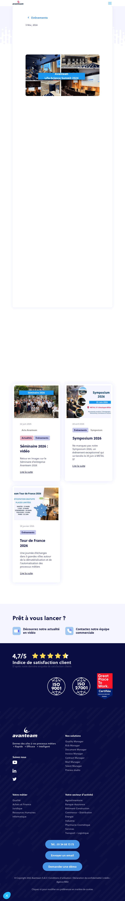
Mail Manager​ (72, 762)
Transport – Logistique (77, 833)
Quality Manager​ (74, 741)
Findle (61, 172)
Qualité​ (17, 800)
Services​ (69, 829)
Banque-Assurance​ (75, 804)
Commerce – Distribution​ (78, 812)
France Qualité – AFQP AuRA (65, 138)
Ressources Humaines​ (24, 812)
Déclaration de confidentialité (87, 877)
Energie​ (69, 816)
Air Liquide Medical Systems (58, 151)
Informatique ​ (20, 816)
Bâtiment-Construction (77, 808)
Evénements (39, 18)
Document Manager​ (75, 749)
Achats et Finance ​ (22, 804)
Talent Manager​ (73, 766)
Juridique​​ (17, 808)
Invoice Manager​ (74, 753)
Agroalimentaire (74, 800)
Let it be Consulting (77, 172)
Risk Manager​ (72, 745)
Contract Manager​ (74, 757)
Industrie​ (70, 820)
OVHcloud (31, 204)
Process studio (72, 770)
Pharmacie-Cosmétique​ (77, 824)
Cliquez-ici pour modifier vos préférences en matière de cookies (62, 889)
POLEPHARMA (49, 172)
